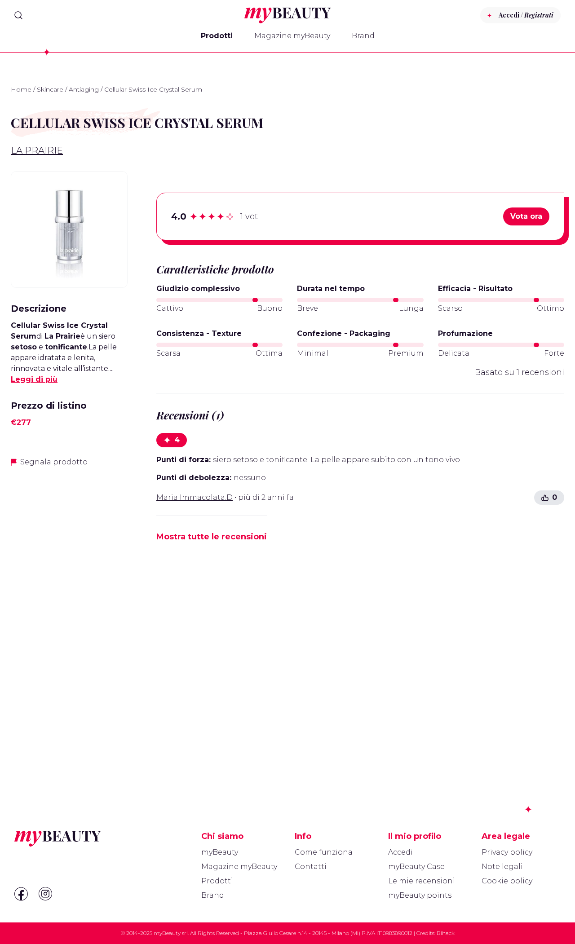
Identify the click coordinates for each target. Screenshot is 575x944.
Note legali (502, 866)
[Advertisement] (69, 616)
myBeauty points (419, 895)
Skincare (50, 89)
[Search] (18, 15)
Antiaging (84, 89)
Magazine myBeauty (292, 35)
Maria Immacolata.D (194, 497)
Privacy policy (507, 852)
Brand (363, 35)
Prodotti (217, 35)
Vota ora (526, 216)
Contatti (311, 866)
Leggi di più (34, 379)
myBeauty (219, 852)
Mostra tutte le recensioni (211, 537)
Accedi (400, 852)
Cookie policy (507, 881)
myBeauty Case (416, 866)
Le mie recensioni (421, 881)
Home (21, 89)
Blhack (446, 933)
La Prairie (37, 150)
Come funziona (324, 852)
